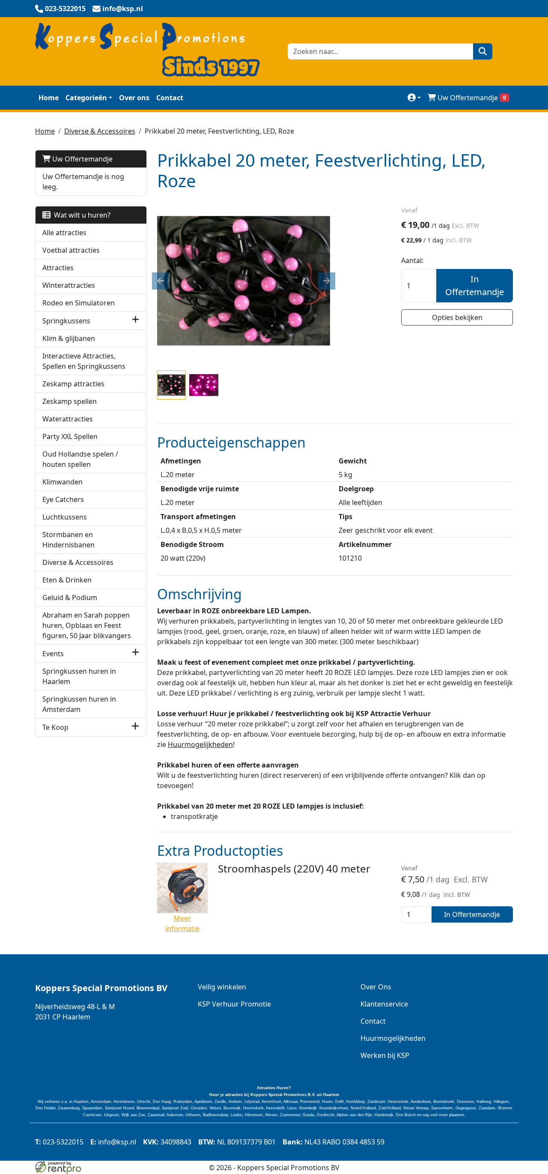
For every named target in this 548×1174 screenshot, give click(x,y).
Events (53, 653)
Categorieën (86, 97)
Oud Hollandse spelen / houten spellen (80, 459)
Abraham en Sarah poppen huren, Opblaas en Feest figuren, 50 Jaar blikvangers (86, 625)
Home (49, 97)
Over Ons (375, 987)
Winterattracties (68, 285)
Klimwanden (62, 482)
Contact (169, 97)
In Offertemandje (474, 285)
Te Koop (55, 727)
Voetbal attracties (71, 250)
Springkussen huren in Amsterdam (79, 704)
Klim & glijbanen (68, 338)
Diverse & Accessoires (99, 131)
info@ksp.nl (113, 1142)
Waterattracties (67, 419)
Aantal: (412, 260)
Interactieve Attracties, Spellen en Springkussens (83, 361)
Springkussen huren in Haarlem (79, 676)
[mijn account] (414, 97)
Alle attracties (64, 232)
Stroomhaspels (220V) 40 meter (294, 868)
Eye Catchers (63, 499)
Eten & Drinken (67, 580)
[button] (135, 320)
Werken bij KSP (384, 1055)
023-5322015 (59, 1142)
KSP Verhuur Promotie (234, 1004)
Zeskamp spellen (69, 401)
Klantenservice (384, 1004)
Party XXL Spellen (70, 436)
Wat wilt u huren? (80, 215)
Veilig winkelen (222, 987)
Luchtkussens (64, 517)
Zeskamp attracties (73, 383)
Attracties (58, 267)
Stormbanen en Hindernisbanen (68, 540)
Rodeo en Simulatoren (78, 303)
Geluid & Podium (69, 597)
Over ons (134, 97)
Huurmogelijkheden (200, 744)
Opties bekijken (457, 317)
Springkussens (66, 321)
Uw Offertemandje (472, 97)
